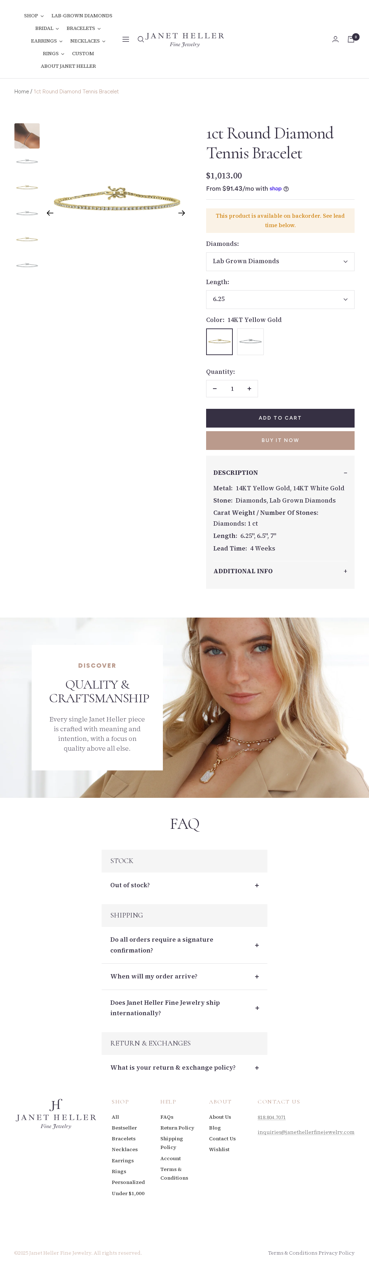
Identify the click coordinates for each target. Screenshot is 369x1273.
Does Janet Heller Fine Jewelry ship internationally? (165, 1007)
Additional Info (243, 571)
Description (235, 472)
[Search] (141, 39)
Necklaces (125, 1149)
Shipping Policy (171, 1143)
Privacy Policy (337, 1252)
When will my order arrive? (153, 976)
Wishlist (219, 1149)
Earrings (123, 1160)
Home (21, 91)
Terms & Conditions (174, 1173)
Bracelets (123, 1138)
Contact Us (222, 1138)
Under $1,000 (128, 1193)
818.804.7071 (272, 1117)
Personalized (128, 1182)
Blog (215, 1127)
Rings (119, 1171)
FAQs (166, 1116)
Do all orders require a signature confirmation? (161, 944)
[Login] (335, 39)
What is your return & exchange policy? (173, 1067)
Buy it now (280, 440)
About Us (220, 1116)
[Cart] (351, 39)
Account (170, 1158)
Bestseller (124, 1127)
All (115, 1116)
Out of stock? (130, 885)
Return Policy (177, 1127)
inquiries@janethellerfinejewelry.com (306, 1132)
